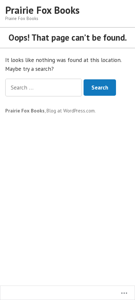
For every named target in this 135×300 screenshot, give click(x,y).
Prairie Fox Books (42, 10)
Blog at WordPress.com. (71, 111)
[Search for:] (44, 87)
